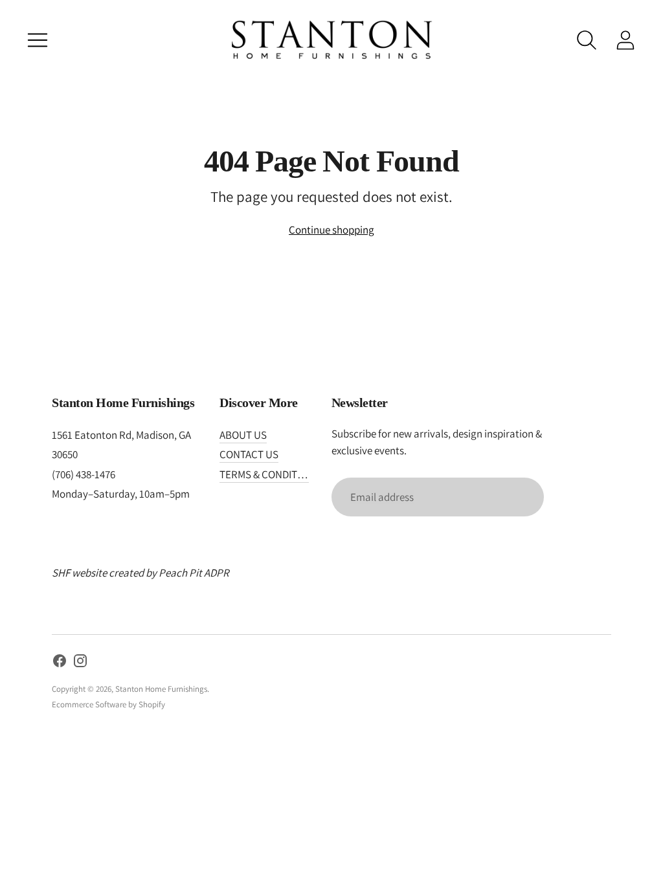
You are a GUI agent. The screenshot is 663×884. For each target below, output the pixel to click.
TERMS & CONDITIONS (269, 474)
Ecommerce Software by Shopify (108, 704)
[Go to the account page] (625, 40)
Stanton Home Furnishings (161, 688)
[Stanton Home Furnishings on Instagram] (80, 663)
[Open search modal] (586, 40)
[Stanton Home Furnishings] (331, 40)
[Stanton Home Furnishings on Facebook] (59, 663)
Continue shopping (331, 230)
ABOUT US (243, 435)
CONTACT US (248, 454)
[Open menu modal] (37, 40)
